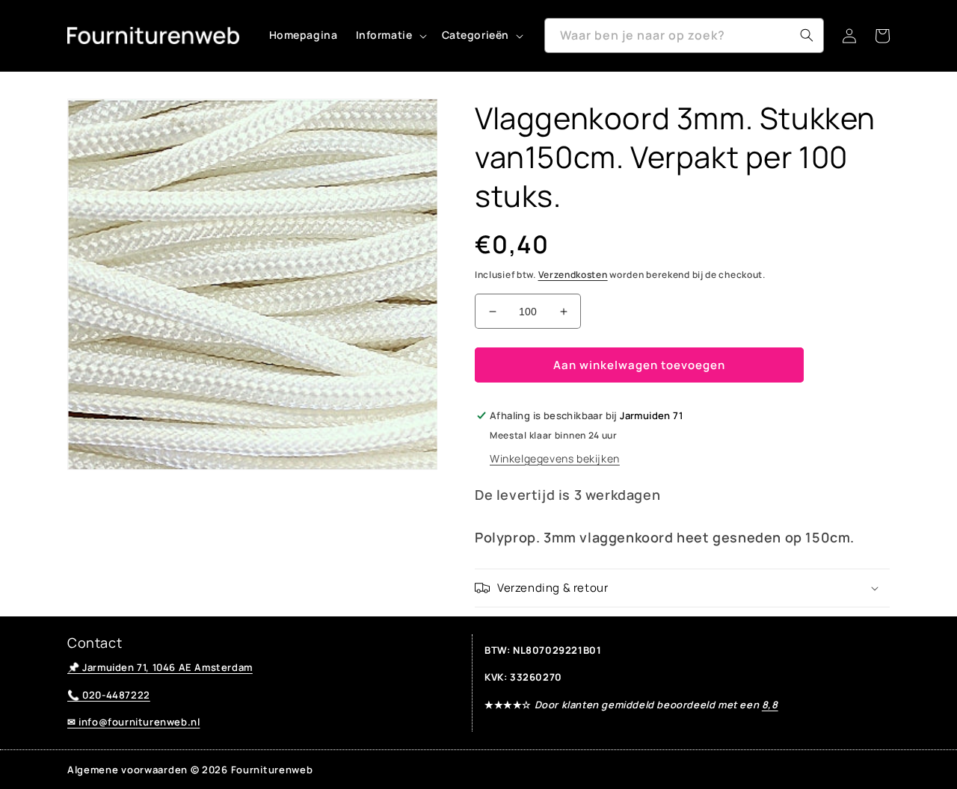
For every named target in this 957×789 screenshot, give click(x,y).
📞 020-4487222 (108, 695)
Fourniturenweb (272, 769)
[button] (390, 35)
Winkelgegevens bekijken (555, 458)
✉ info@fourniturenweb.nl (133, 721)
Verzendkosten (573, 274)
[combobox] (684, 35)
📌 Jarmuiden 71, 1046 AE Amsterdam (160, 667)
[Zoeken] (806, 35)
